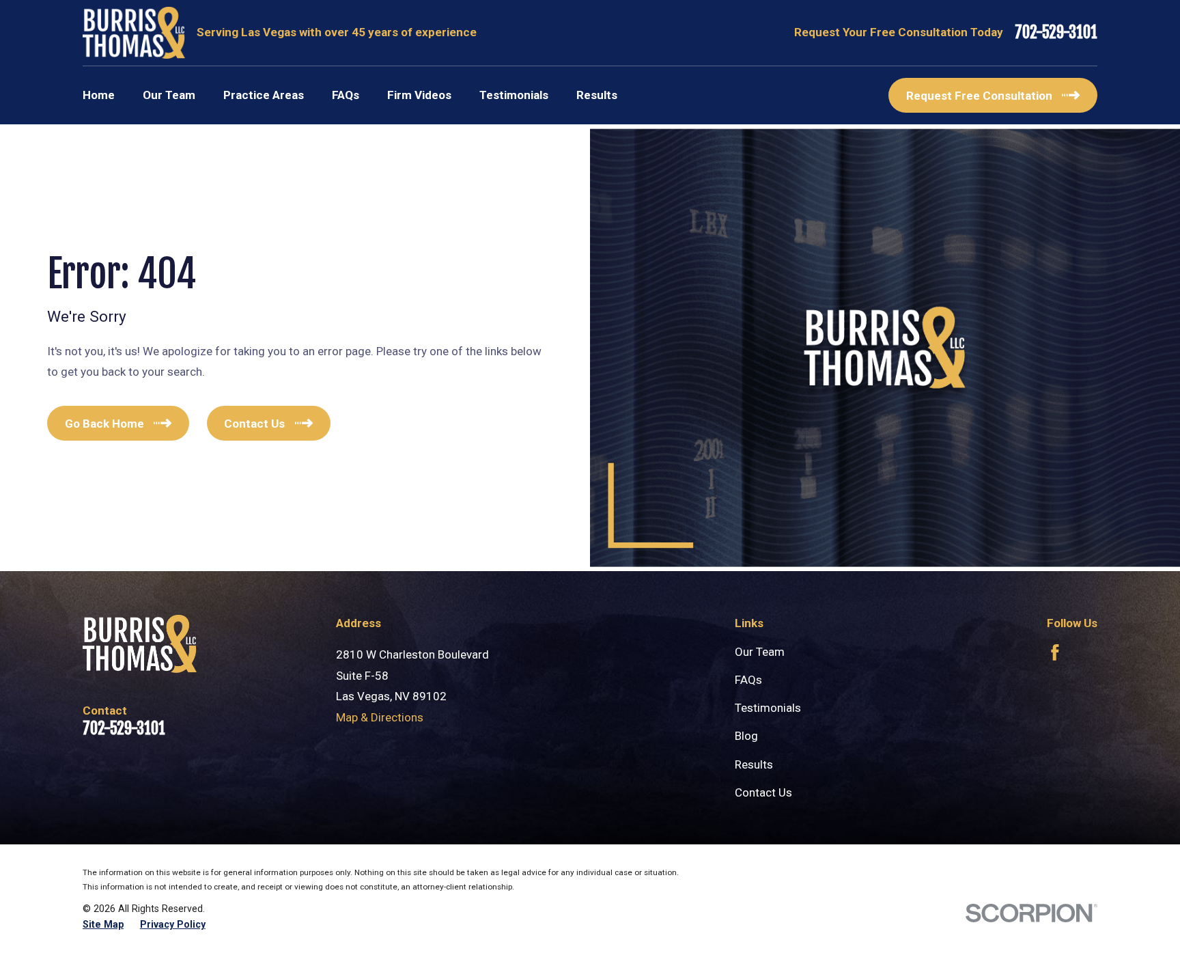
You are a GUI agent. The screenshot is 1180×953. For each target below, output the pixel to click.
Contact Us (763, 792)
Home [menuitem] (99, 95)
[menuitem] (103, 925)
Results (754, 764)
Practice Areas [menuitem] (263, 95)
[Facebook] (1055, 652)
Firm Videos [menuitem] (419, 95)
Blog (746, 736)
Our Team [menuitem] (169, 95)
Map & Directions (379, 717)
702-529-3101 (1056, 33)
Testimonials (768, 708)
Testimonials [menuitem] (513, 95)
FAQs (748, 680)
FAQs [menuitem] (345, 95)
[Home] (134, 33)
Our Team (760, 652)
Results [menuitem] (596, 95)
